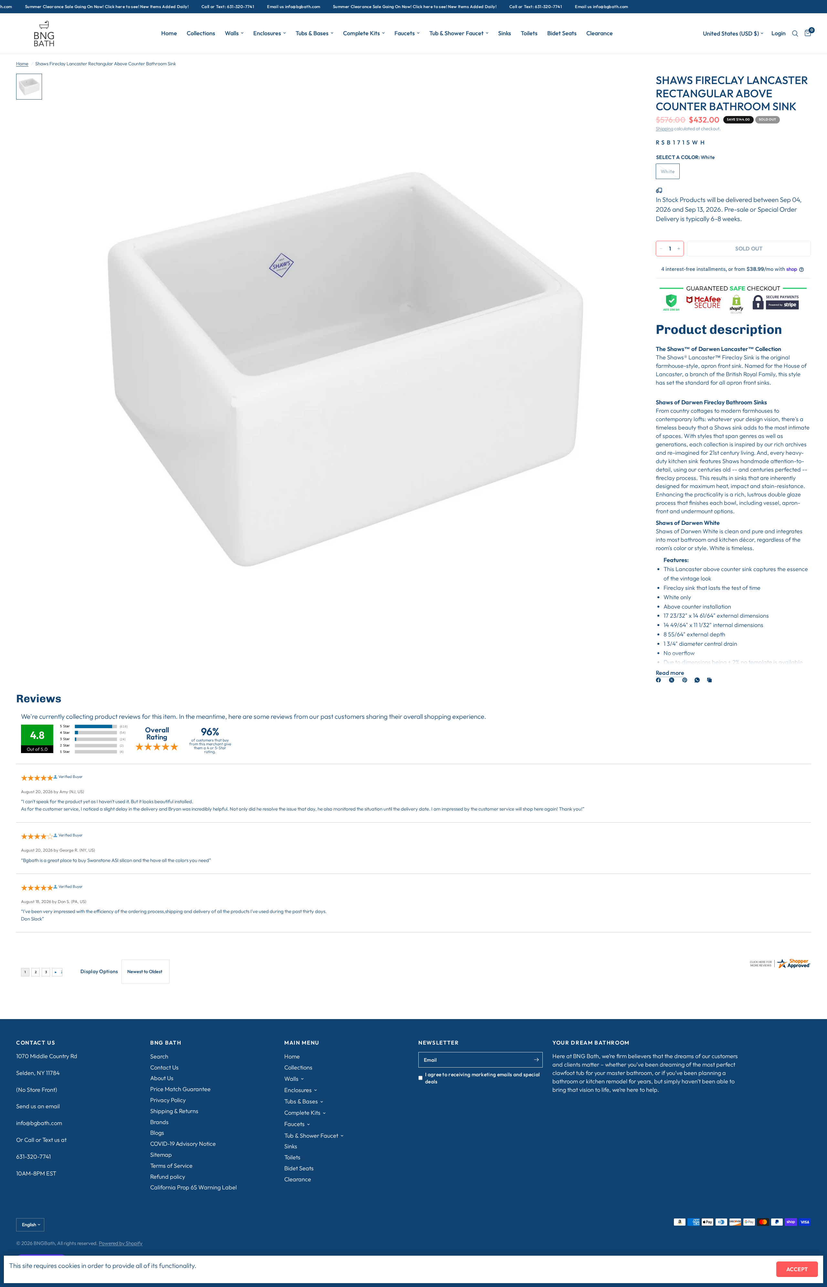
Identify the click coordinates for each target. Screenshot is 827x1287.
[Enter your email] (536, 1060)
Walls (232, 33)
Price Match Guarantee (180, 1089)
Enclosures (267, 33)
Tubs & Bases (312, 33)
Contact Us (164, 1067)
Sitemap (161, 1154)
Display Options (99, 971)
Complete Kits (361, 33)
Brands (159, 1122)
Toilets (529, 33)
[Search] (795, 33)
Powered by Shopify (120, 1243)
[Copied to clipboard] (711, 680)
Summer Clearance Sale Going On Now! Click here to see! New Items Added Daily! (381, 7)
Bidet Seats (562, 33)
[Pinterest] (686, 680)
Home (169, 33)
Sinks (504, 33)
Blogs (157, 1132)
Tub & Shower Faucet (456, 33)
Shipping (664, 129)
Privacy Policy (168, 1100)
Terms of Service (171, 1165)
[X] (673, 680)
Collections (201, 33)
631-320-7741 (33, 1156)
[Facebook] (660, 680)
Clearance (599, 33)
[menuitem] (169, 33)
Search (159, 1056)
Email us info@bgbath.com (260, 7)
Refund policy (167, 1176)
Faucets (404, 33)
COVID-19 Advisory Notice (183, 1143)
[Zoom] (623, 87)
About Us (161, 1078)
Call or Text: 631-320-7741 (194, 7)
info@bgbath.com (39, 1123)
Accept (797, 1269)
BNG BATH (165, 1043)
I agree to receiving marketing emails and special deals (482, 1078)
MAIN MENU (301, 1043)
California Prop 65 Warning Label (193, 1187)
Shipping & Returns (174, 1111)
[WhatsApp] (698, 680)
